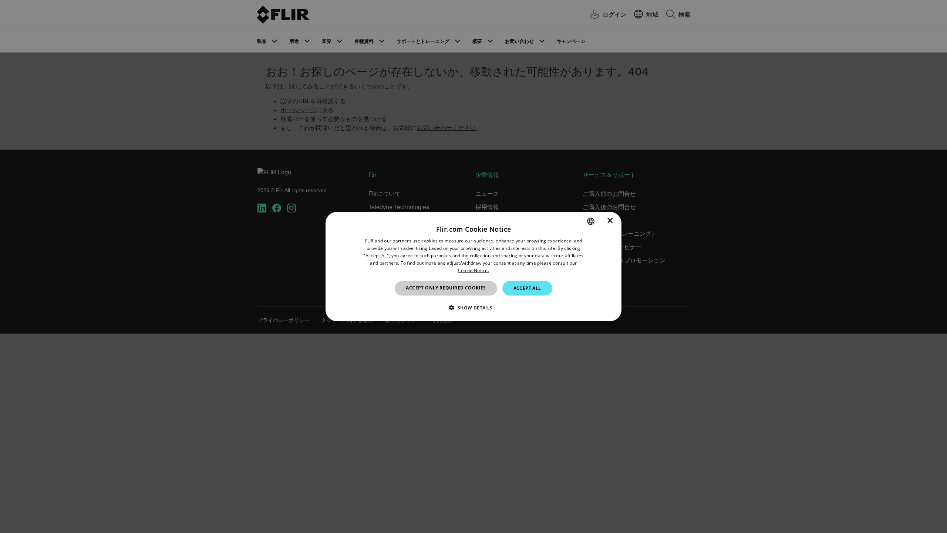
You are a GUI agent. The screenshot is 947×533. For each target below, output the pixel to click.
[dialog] (473, 266)
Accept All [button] (527, 288)
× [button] (610, 221)
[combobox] (590, 221)
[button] (473, 307)
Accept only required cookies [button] (446, 288)
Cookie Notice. (473, 270)
